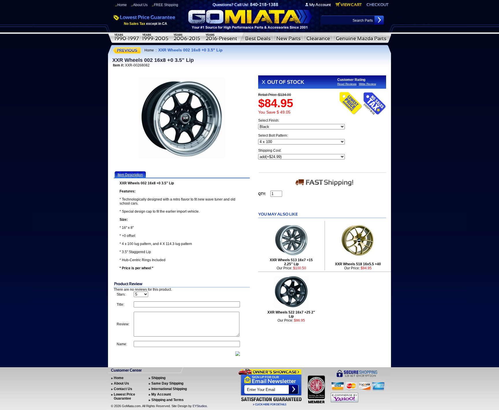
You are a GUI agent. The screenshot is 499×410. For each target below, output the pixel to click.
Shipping (158, 378)
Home (122, 5)
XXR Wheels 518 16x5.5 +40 (358, 264)
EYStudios (200, 406)
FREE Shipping (166, 5)
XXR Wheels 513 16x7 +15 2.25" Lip (291, 262)
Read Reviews (346, 84)
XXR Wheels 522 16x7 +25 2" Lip (291, 314)
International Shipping (169, 389)
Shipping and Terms (167, 400)
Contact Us (123, 389)
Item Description (130, 175)
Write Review (367, 84)
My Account (161, 394)
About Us (140, 5)
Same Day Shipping (167, 383)
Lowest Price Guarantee (124, 396)
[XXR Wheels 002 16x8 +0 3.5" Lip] (182, 118)
